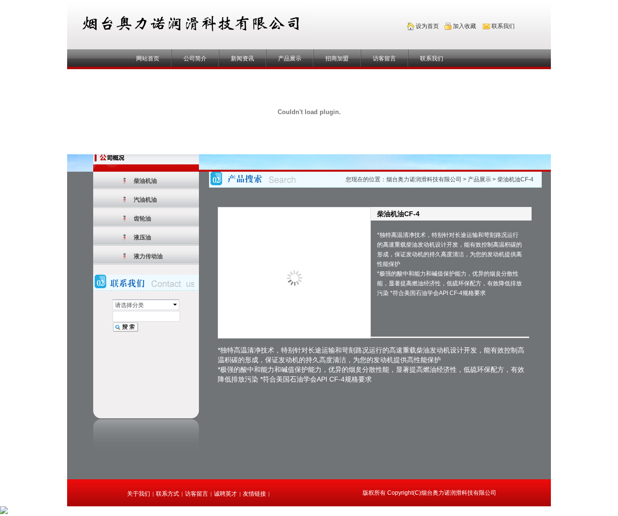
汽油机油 (145, 199)
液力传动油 (148, 256)
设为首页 (427, 26)
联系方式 (167, 493)
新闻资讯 (242, 58)
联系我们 (431, 58)
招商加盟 (337, 58)
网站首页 (147, 58)
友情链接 (254, 493)
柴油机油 (145, 180)
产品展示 (289, 58)
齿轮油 (142, 218)
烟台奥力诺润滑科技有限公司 (424, 179)
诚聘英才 (225, 493)
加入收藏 (464, 26)
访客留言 (384, 58)
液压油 (142, 237)
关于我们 (138, 493)
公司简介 (195, 58)
